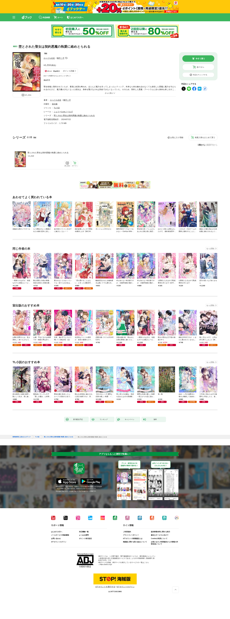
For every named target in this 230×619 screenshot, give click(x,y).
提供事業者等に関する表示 (160, 532)
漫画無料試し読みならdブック (22, 437)
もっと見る (210, 248)
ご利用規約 (127, 532)
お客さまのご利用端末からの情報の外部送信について (164, 543)
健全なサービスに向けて (160, 535)
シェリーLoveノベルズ (63, 112)
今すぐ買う (200, 58)
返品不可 (47, 80)
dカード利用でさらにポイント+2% (56, 76)
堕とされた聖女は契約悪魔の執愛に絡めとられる (48, 153)
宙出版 (55, 104)
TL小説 (57, 108)
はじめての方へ (56, 532)
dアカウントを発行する (105, 587)
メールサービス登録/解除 (60, 535)
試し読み (28, 95)
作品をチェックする (200, 75)
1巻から (201, 145)
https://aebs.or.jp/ (106, 564)
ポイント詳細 (68, 71)
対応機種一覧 (84, 532)
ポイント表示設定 (85, 538)
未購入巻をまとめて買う (205, 137)
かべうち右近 (49, 58)
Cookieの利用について (159, 538)
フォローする (66, 58)
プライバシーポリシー (131, 535)
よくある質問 (84, 535)
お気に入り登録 (176, 137)
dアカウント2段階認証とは (132, 538)
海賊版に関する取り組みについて (135, 542)
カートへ (200, 67)
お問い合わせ (56, 538)
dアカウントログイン (58, 542)
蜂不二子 (60, 58)
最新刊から (212, 145)
